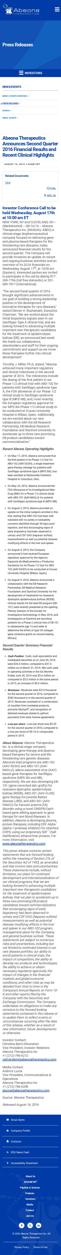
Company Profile (18, 1130)
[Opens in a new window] (21, 1225)
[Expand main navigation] (57, 9)
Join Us (30, 1215)
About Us (30, 1176)
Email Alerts (9, 118)
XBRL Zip (51, 195)
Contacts (13, 1141)
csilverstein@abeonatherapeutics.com (29, 1059)
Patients (29, 1193)
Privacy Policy (21, 1247)
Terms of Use (40, 1247)
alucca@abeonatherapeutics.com (25, 1090)
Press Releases (10, 103)
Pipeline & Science (30, 1187)
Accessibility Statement (22, 1163)
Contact (30, 1210)
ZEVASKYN (30, 1182)
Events (6, 111)
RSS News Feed (17, 1152)
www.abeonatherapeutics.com (23, 844)
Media (30, 1204)
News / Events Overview (14, 96)
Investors (30, 1198)
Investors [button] (33, 73)
